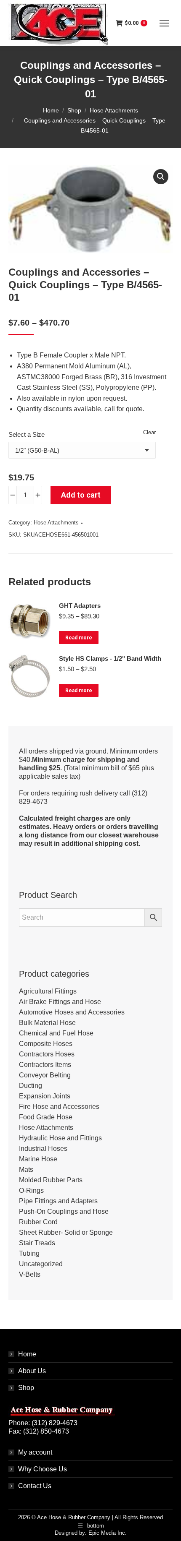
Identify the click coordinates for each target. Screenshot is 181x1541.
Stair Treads (37, 1242)
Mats (26, 1169)
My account (35, 1452)
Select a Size (26, 434)
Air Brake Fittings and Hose (60, 1001)
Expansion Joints (44, 1096)
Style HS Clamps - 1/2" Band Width (110, 658)
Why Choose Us (42, 1469)
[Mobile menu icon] (164, 23)
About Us (32, 1370)
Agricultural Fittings (48, 991)
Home (27, 1354)
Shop (26, 1387)
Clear (149, 432)
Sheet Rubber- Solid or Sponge (66, 1232)
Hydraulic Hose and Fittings (60, 1138)
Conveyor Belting (45, 1075)
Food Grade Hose (45, 1117)
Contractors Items (45, 1064)
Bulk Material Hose (47, 1022)
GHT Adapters (80, 605)
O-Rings (31, 1190)
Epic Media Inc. (107, 1533)
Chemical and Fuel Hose (56, 1033)
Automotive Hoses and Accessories (72, 1012)
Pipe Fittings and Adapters (58, 1201)
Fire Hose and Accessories (59, 1106)
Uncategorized (41, 1263)
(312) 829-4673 (54, 1422)
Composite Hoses (45, 1043)
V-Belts (29, 1274)
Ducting (30, 1085)
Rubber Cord (38, 1221)
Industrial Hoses (43, 1148)
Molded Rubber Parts (51, 1180)
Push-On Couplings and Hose (64, 1211)
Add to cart (81, 494)
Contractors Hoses (47, 1054)
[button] (160, 176)
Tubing (29, 1253)
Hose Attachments (56, 522)
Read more (78, 638)
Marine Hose (38, 1159)
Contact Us (34, 1485)
